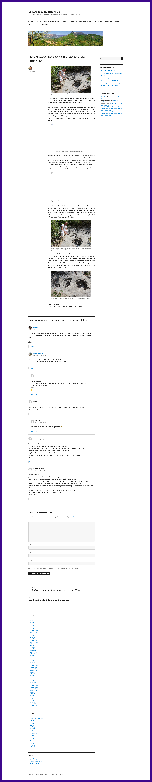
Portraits (71, 21)
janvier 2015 (33, 637)
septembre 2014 (34, 642)
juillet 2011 (32, 694)
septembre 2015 (34, 632)
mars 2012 (32, 680)
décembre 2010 (34, 705)
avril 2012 (32, 679)
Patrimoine (37, 77)
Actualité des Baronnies (51, 21)
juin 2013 (32, 655)
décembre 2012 (34, 665)
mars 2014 (32, 647)
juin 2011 (32, 695)
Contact (38, 21)
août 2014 (32, 644)
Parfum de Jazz (34, 733)
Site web (31, 560)
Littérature (32, 728)
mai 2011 (32, 697)
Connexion (32, 758)
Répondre (31, 346)
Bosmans (36, 327)
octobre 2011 (33, 689)
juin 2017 (32, 622)
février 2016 (33, 627)
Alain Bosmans (32, 71)
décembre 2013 (34, 649)
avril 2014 (32, 645)
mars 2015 (32, 635)
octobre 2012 (33, 669)
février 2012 (33, 682)
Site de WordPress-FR (35, 763)
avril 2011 (32, 699)
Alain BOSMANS (105, 107)
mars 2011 (32, 700)
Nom (30, 545)
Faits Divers (45, 24)
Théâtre (37, 24)
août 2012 (32, 672)
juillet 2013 (32, 654)
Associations (108, 21)
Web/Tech (32, 747)
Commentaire (33, 521)
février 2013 (33, 662)
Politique (64, 21)
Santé (31, 740)
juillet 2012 (32, 674)
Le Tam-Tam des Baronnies (44, 12)
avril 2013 (32, 659)
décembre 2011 (34, 685)
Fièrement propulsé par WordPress (54, 774)
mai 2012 (32, 677)
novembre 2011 (34, 687)
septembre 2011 (34, 690)
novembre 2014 (34, 640)
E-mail (30, 552)
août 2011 (32, 692)
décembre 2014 (34, 639)
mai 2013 (32, 657)
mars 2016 (32, 625)
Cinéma (32, 722)
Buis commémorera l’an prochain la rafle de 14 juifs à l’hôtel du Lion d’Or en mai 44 (112, 108)
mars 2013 (32, 660)
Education (32, 723)
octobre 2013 (33, 650)
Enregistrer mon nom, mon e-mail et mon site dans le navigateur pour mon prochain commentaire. (57, 568)
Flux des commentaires (36, 761)
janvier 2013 (33, 664)
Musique (116, 21)
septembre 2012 (34, 670)
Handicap (32, 727)
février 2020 (33, 620)
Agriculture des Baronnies (84, 21)
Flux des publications (35, 760)
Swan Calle (104, 97)
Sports (30, 24)
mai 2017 (32, 624)
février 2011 (33, 702)
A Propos (31, 21)
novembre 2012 (34, 667)
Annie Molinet (38, 353)
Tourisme (32, 745)
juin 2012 (32, 675)
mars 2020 (32, 619)
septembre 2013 (34, 652)
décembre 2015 (34, 629)
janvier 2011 (33, 704)
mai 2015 (32, 634)
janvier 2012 (33, 684)
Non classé (98, 21)
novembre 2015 (34, 630)
